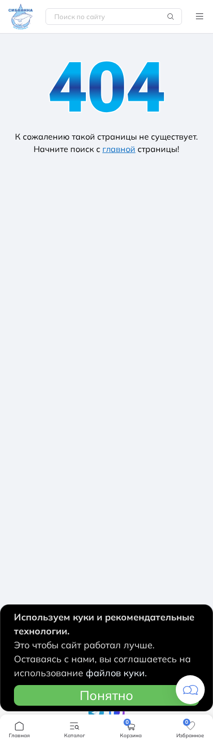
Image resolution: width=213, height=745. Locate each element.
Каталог (199, 16)
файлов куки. (116, 673)
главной (118, 149)
